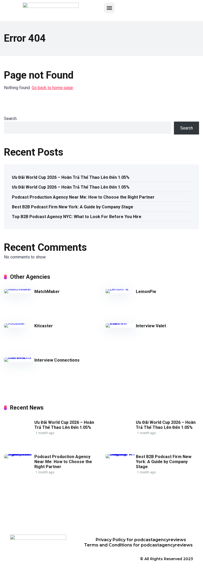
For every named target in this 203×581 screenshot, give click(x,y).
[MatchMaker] (17, 288)
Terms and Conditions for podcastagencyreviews (138, 545)
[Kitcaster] (14, 323)
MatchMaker (47, 291)
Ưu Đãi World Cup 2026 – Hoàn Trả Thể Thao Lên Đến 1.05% (71, 177)
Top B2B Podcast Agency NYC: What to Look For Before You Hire (76, 216)
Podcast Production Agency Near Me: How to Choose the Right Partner (83, 197)
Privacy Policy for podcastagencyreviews (141, 539)
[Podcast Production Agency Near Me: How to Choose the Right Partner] (19, 454)
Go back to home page (52, 87)
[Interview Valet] (120, 323)
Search (10, 118)
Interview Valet (151, 325)
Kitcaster (43, 325)
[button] (109, 8)
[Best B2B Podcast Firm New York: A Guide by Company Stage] (120, 454)
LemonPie (146, 291)
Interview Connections (57, 360)
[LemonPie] (117, 288)
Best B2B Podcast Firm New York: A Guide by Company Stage (72, 206)
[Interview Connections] (19, 357)
